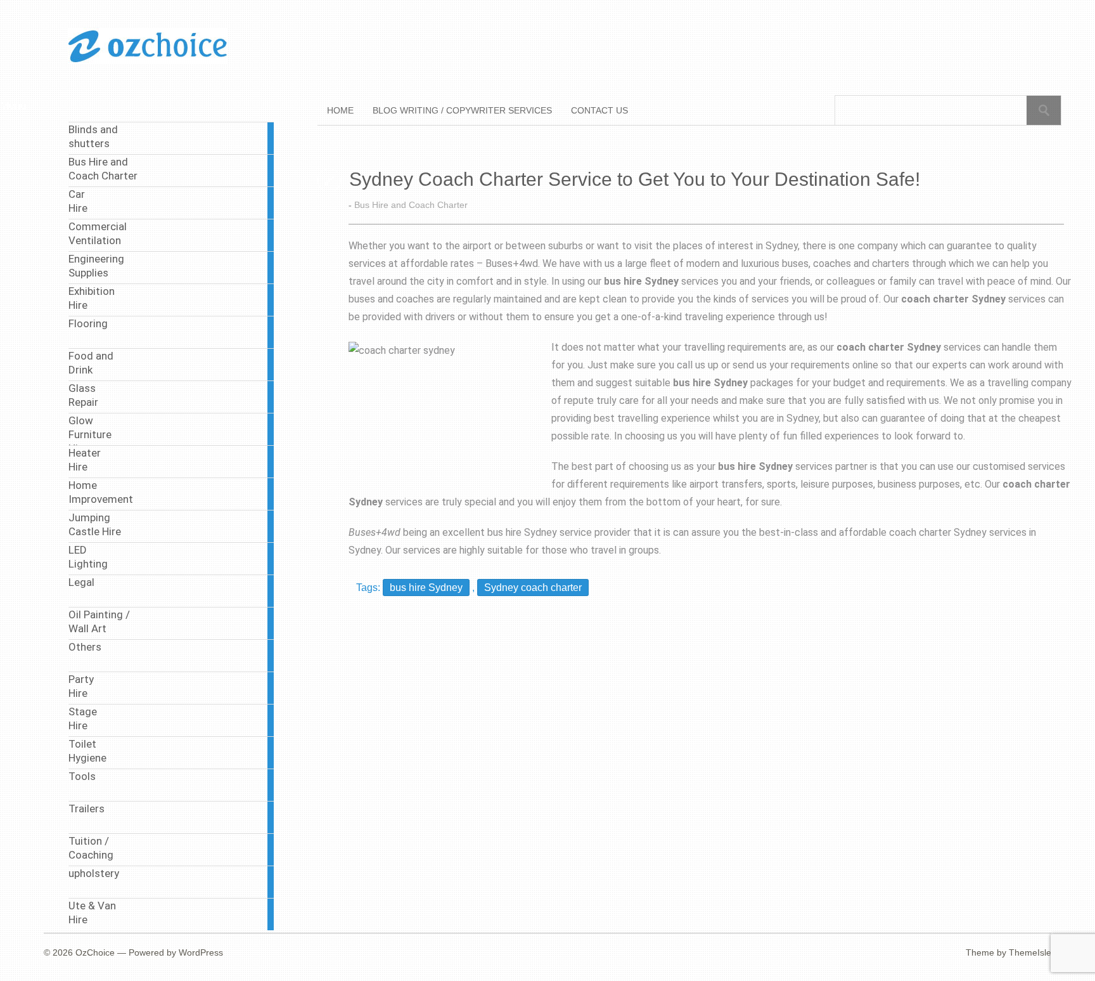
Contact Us (599, 110)
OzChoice (95, 952)
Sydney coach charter (533, 587)
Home (340, 110)
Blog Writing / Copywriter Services (462, 110)
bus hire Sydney (522, 532)
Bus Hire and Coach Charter (411, 205)
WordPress (201, 952)
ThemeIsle (1030, 952)
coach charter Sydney (938, 532)
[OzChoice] (147, 61)
